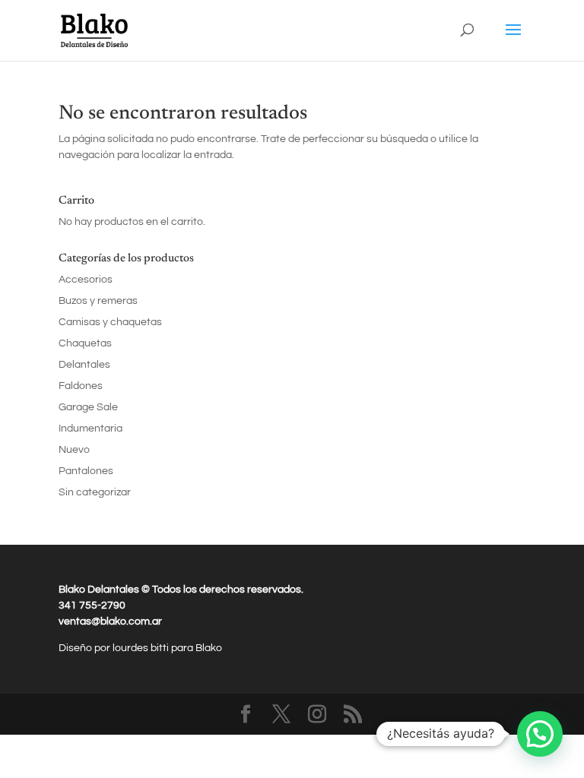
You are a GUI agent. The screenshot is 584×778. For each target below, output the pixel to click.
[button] (540, 734)
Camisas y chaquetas (110, 322)
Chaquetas (85, 343)
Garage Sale (88, 407)
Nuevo (74, 449)
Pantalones (86, 471)
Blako (208, 648)
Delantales (84, 364)
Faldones (81, 386)
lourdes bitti (142, 648)
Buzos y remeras (98, 301)
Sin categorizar (95, 492)
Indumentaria (90, 428)
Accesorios (86, 279)
